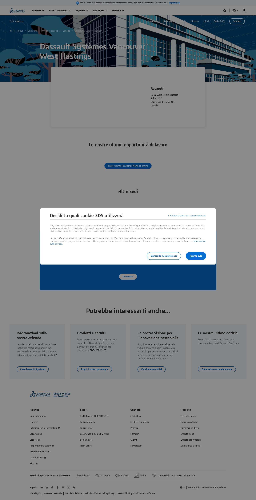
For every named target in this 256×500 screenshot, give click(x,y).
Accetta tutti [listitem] (196, 256)
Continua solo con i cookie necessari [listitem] (188, 215)
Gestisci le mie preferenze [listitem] (164, 256)
